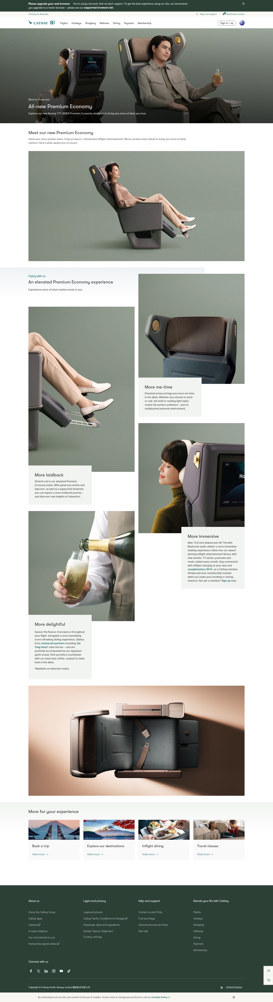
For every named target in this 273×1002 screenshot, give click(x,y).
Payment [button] (129, 23)
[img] (243, 4)
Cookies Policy (159, 997)
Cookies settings (92, 937)
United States (234, 987)
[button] (40, 854)
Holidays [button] (76, 23)
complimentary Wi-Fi (200, 569)
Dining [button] (116, 23)
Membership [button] (144, 23)
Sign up (226, 580)
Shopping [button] (90, 23)
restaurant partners (53, 643)
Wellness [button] (104, 23)
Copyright (33, 987)
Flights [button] (64, 23)
